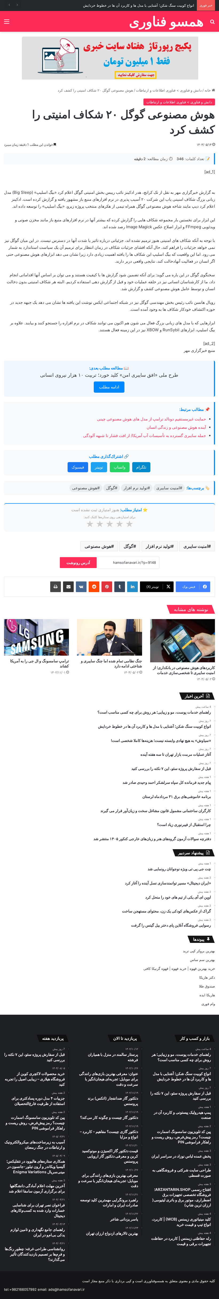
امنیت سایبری (195, 546)
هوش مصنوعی (98, 546)
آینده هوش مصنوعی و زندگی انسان (176, 427)
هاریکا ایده (207, 995)
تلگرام (141, 467)
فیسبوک (78, 467)
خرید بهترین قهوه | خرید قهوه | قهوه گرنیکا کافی (179, 968)
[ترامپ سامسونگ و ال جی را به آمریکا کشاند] (36, 637)
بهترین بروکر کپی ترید (199, 951)
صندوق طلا (207, 986)
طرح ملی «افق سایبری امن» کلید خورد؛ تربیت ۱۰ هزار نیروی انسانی (109, 375)
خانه (208, 90)
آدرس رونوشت (78, 562)
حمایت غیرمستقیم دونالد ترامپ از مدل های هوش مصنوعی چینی (151, 419)
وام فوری (208, 1004)
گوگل (128, 546)
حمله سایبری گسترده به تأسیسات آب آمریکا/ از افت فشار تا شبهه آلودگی (144, 435)
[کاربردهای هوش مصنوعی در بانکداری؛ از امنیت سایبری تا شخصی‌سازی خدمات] (182, 640)
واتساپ (120, 467)
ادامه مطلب (109, 386)
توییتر (99, 467)
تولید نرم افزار (158, 546)
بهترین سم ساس (202, 960)
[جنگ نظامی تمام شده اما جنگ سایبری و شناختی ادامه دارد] (109, 637)
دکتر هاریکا (207, 977)
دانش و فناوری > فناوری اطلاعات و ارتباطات (169, 90)
